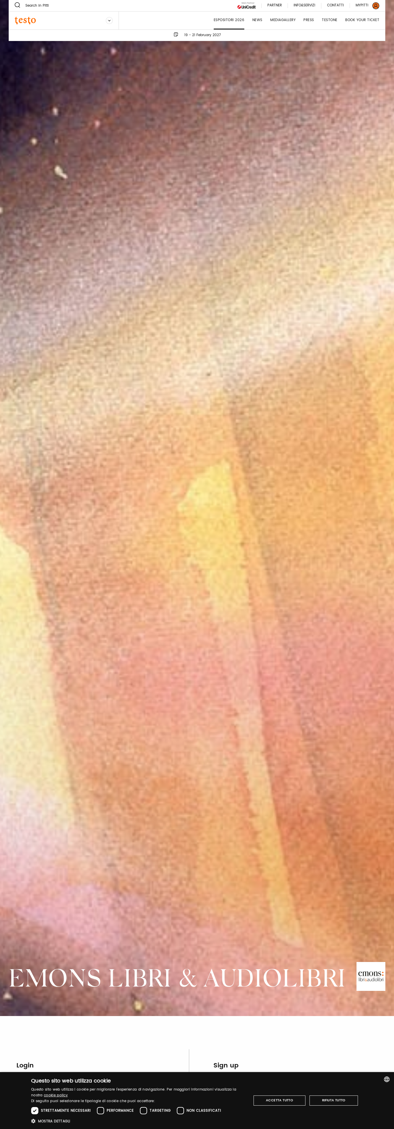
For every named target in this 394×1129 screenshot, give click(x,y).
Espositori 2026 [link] (229, 20)
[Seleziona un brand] (109, 20)
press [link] (308, 20)
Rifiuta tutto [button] (334, 1100)
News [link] (257, 20)
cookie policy (56, 1095)
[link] (364, 5)
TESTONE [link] (329, 20)
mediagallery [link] (283, 20)
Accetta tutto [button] (279, 1100)
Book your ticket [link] (362, 20)
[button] (138, 1121)
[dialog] (197, 1100)
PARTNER (274, 5)
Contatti (335, 5)
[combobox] (387, 1079)
